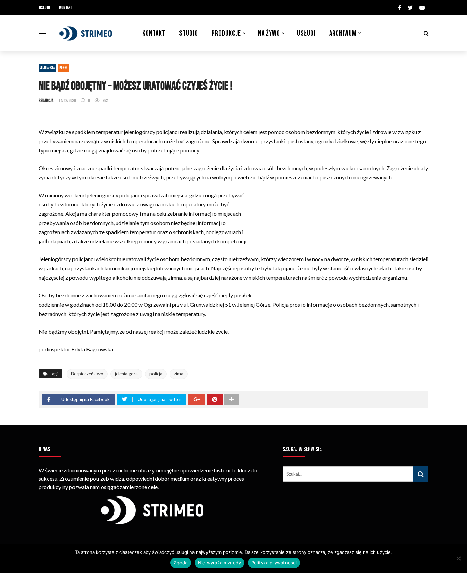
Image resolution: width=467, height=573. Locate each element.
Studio (188, 33)
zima (178, 373)
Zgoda (180, 562)
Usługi (44, 7)
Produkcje (226, 33)
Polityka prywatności (274, 562)
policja (155, 373)
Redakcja (46, 100)
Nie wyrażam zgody (219, 562)
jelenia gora (126, 373)
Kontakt (66, 7)
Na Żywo (269, 33)
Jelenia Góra (47, 68)
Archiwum (342, 33)
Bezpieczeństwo (87, 373)
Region (63, 68)
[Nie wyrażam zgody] (458, 558)
